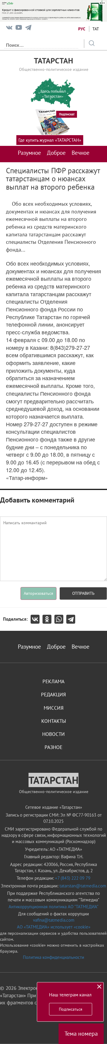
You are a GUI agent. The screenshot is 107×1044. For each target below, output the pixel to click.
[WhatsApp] (60, 619)
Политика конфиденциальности (53, 957)
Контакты (53, 721)
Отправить (83, 593)
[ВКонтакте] (37, 619)
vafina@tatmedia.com (53, 920)
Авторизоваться (38, 593)
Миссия (54, 708)
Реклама (53, 681)
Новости (53, 734)
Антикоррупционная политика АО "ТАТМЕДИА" (53, 906)
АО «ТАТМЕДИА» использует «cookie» (53, 927)
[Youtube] (18, 28)
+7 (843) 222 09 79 (72, 878)
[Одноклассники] (48, 619)
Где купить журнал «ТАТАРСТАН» (49, 140)
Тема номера (81, 1033)
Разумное (29, 152)
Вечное (80, 152)
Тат (95, 29)
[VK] (9, 28)
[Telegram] (28, 28)
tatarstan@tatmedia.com (82, 886)
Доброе (56, 152)
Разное (53, 747)
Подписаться (70, 1009)
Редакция (53, 694)
